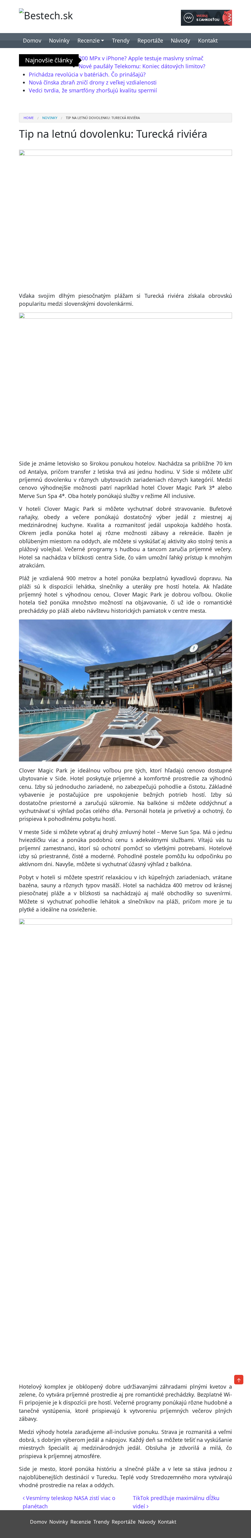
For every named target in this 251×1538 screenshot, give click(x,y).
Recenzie (88, 40)
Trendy (120, 40)
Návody (180, 40)
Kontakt (208, 40)
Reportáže (150, 40)
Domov (32, 40)
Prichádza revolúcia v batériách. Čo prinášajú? (87, 74)
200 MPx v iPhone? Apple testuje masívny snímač (141, 58)
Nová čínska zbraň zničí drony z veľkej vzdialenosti (93, 82)
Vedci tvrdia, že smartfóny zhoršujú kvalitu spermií (93, 90)
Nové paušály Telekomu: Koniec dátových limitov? (142, 66)
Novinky (59, 40)
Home (29, 117)
